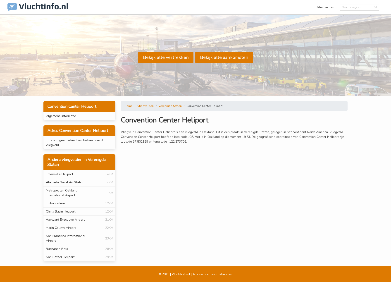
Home (128, 106)
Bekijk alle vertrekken (166, 57)
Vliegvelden (325, 7)
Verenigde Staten (170, 106)
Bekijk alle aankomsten (224, 57)
